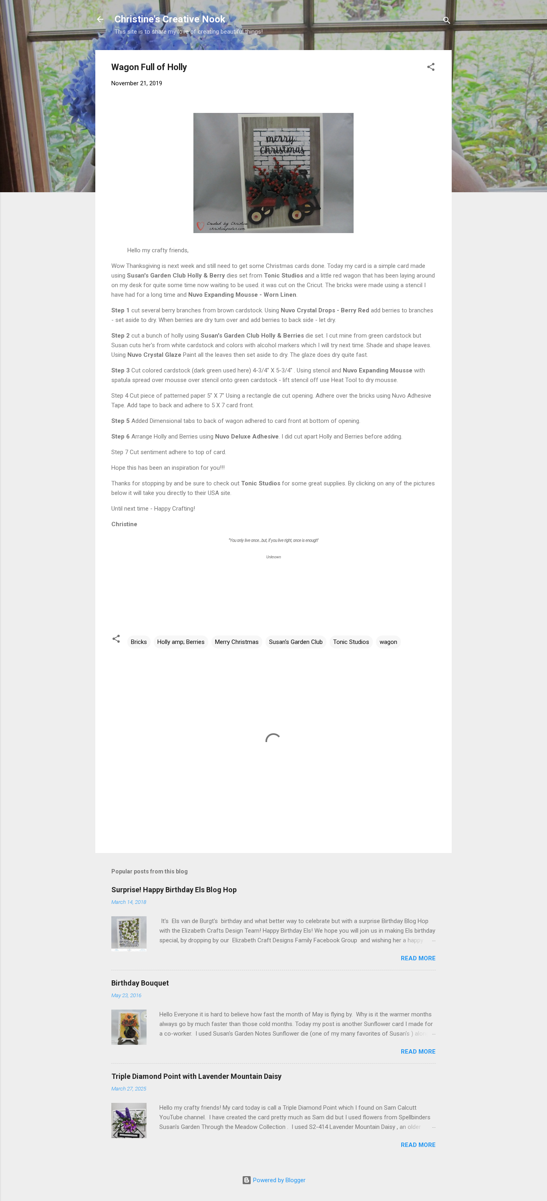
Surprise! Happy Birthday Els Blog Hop (174, 889)
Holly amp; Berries (181, 642)
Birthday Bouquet (140, 983)
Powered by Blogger (278, 1180)
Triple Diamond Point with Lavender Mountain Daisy (196, 1076)
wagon (388, 642)
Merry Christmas (237, 642)
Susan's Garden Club (296, 642)
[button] (431, 68)
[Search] (447, 22)
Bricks (139, 642)
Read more (418, 958)
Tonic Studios (351, 642)
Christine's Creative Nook (170, 19)
